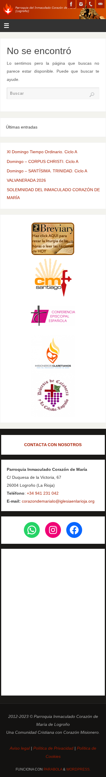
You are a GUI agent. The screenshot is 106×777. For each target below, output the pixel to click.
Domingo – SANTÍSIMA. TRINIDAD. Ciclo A (47, 171)
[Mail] (100, 4)
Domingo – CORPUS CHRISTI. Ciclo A (42, 161)
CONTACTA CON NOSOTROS (53, 444)
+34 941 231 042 (43, 493)
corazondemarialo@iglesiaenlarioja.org (58, 501)
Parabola (53, 769)
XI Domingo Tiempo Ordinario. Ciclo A (42, 151)
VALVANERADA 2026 (26, 180)
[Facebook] (71, 4)
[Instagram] (81, 4)
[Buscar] (92, 95)
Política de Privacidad (53, 748)
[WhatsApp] (32, 530)
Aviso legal (20, 748)
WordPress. (78, 769)
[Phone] (91, 4)
